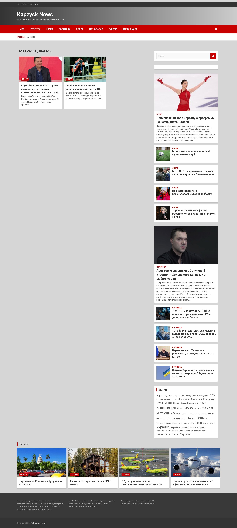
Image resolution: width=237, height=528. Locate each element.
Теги (198, 422)
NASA (171, 396)
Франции (202, 428)
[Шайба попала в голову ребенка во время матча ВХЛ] (84, 69)
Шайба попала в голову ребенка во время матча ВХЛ (84, 87)
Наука (49, 29)
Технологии (96, 29)
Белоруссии (202, 396)
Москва (180, 408)
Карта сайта (129, 29)
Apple (159, 395)
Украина (163, 427)
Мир (22, 29)
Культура (35, 29)
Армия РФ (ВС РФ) (189, 396)
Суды (180, 423)
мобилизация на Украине (182, 431)
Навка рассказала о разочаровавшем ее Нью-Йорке (192, 192)
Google (165, 396)
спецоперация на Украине (173, 434)
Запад (183, 403)
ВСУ (212, 395)
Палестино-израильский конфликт (193, 414)
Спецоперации (171, 423)
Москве (189, 408)
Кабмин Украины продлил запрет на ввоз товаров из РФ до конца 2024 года (193, 373)
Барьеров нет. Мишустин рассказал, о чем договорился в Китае (192, 353)
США (201, 418)
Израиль (190, 403)
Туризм (112, 29)
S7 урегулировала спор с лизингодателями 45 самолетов (142, 483)
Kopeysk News (35, 14)
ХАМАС (168, 431)
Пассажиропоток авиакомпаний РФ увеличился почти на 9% (193, 483)
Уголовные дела (208, 423)
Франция (160, 431)
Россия (192, 418)
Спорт (79, 29)
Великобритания (163, 399)
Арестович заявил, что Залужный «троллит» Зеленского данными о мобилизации (181, 274)
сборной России (200, 431)
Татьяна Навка (189, 423)
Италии (198, 403)
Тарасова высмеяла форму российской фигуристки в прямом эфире (194, 213)
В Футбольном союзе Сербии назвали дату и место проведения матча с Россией (39, 89)
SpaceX (177, 396)
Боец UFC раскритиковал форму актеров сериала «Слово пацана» (193, 172)
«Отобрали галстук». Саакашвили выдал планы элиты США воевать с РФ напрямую (194, 334)
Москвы (197, 408)
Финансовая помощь (189, 428)
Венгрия (174, 399)
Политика (64, 29)
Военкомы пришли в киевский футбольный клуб (191, 153)
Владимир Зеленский (190, 399)
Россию (183, 419)
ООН (178, 414)
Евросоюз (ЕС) (172, 403)
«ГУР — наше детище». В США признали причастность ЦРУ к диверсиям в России (191, 314)
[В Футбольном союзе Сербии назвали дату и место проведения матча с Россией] (40, 69)
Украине (175, 427)
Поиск (213, 56)
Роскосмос (163, 419)
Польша (210, 414)
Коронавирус (166, 407)
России (174, 418)
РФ (157, 419)
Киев (204, 403)
